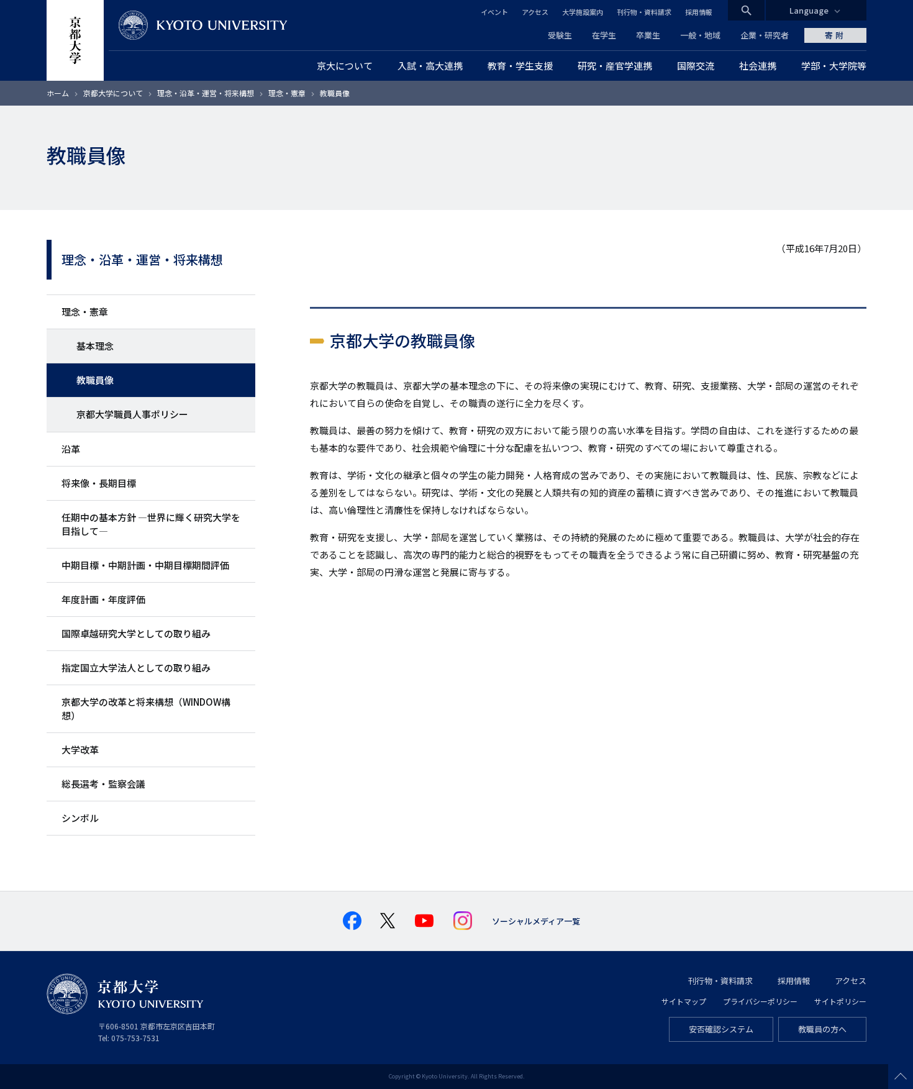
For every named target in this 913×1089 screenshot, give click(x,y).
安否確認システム (721, 1029)
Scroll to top (900, 1076)
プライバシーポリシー (760, 1001)
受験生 (560, 35)
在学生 (604, 35)
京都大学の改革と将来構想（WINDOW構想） (145, 708)
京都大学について (113, 93)
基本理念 (95, 345)
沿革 (70, 448)
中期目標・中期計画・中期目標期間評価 (145, 565)
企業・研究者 (764, 35)
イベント (494, 12)
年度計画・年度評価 (103, 599)
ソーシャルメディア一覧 (536, 921)
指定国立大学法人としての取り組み (136, 667)
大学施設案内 (582, 12)
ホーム (58, 93)
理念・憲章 (287, 93)
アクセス (535, 12)
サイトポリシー (840, 1001)
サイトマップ (683, 1001)
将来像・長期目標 (98, 483)
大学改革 (80, 749)
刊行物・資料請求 (644, 12)
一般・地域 (700, 35)
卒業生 (648, 35)
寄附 (835, 35)
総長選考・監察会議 (103, 783)
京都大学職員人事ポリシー (132, 414)
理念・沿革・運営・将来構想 (205, 93)
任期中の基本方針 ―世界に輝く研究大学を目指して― (150, 524)
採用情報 (698, 12)
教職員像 (95, 379)
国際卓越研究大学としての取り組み (136, 633)
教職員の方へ (822, 1029)
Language (809, 10)
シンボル (80, 817)
